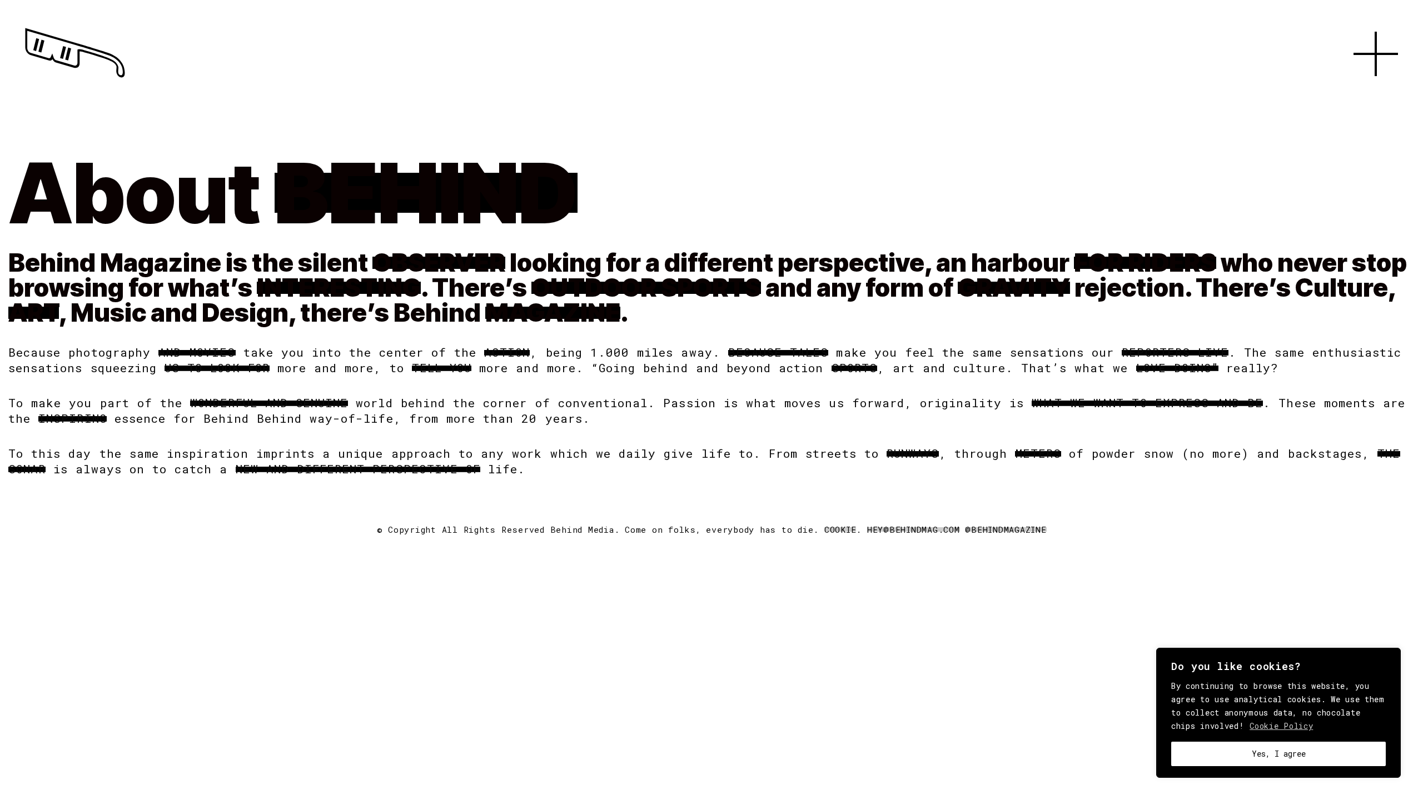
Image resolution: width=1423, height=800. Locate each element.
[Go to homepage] (75, 78)
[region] (1278, 713)
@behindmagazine (1005, 529)
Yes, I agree (1279, 753)
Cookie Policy (1281, 726)
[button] (1376, 89)
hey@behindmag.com (913, 529)
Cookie (840, 529)
